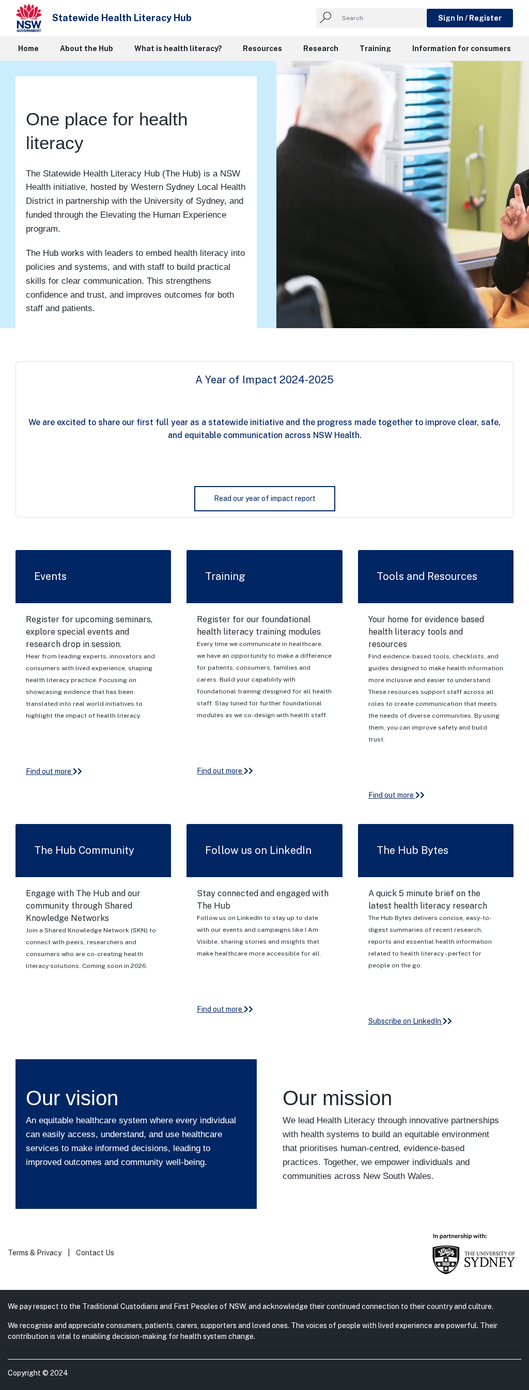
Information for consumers (461, 48)
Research (320, 48)
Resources (262, 48)
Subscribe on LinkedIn (405, 1021)
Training (375, 48)
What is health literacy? (178, 48)
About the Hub (86, 48)
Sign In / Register (470, 18)
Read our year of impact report (265, 498)
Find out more (49, 771)
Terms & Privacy (34, 1253)
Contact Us (95, 1253)
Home (28, 48)
